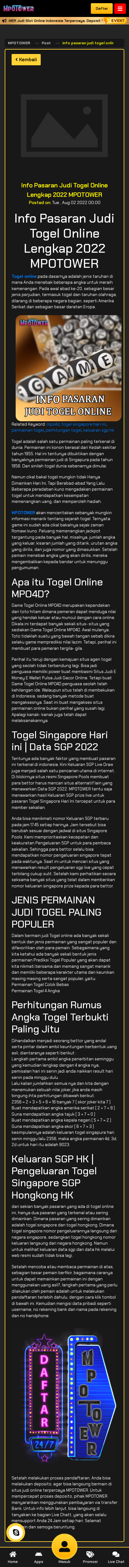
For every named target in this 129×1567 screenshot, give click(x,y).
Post (46, 43)
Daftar (102, 8)
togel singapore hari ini (83, 424)
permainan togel (28, 430)
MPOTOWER (19, 43)
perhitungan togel (63, 430)
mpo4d (53, 424)
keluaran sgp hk (98, 430)
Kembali (27, 60)
